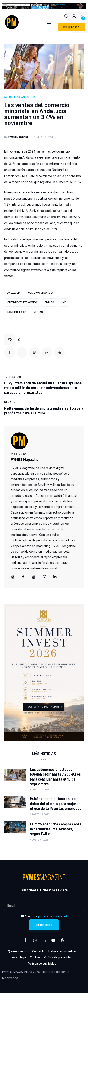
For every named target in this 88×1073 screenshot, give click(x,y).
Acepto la (45, 916)
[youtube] (34, 577)
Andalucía (13, 293)
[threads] (13, 577)
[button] (12, 339)
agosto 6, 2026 (39, 839)
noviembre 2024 (16, 312)
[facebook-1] (25, 940)
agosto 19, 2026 (39, 789)
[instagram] (34, 940)
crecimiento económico (22, 302)
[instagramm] (44, 577)
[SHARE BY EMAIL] (47, 352)
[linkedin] (55, 577)
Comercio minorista (40, 293)
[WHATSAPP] (34, 352)
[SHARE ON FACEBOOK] (9, 352)
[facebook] (23, 577)
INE (64, 302)
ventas (38, 312)
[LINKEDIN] (22, 352)
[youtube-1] (53, 940)
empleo (49, 302)
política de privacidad (52, 916)
